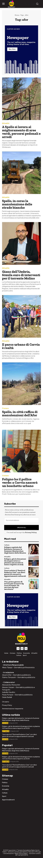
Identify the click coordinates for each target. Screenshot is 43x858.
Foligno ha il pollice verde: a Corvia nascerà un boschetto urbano (20, 482)
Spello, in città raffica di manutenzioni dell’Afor (20, 413)
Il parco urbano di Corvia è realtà (21, 346)
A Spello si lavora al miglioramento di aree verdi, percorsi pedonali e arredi (21, 132)
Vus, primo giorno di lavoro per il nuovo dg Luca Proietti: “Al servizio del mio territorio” (14, 585)
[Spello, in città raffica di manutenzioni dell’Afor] (21, 383)
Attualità (5, 123)
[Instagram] (22, 648)
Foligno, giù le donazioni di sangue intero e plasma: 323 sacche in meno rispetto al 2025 (15, 562)
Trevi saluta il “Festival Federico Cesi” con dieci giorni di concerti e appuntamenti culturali (15, 573)
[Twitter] (26, 648)
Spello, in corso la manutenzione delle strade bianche (17, 204)
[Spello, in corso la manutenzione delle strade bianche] (21, 172)
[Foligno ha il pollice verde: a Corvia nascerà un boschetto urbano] (21, 451)
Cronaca (5, 408)
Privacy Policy (31, 532)
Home (17, 15)
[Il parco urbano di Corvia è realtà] (21, 316)
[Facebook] (18, 648)
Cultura (6, 545)
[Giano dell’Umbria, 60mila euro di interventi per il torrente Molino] (21, 243)
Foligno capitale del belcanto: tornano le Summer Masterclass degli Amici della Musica (15, 550)
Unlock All (21, 527)
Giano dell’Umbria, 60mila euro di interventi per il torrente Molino (21, 275)
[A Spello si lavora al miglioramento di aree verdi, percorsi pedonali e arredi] (21, 98)
